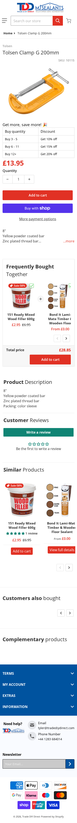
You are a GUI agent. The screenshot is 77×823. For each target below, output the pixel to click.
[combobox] (37, 21)
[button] (4, 20)
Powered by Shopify (52, 816)
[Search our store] (58, 21)
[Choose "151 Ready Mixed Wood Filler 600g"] (32, 286)
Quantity (10, 170)
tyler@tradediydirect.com (56, 728)
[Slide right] (66, 338)
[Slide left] (57, 338)
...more (68, 241)
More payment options (37, 219)
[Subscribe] (69, 764)
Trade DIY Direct (31, 816)
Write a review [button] (38, 432)
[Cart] (69, 20)
